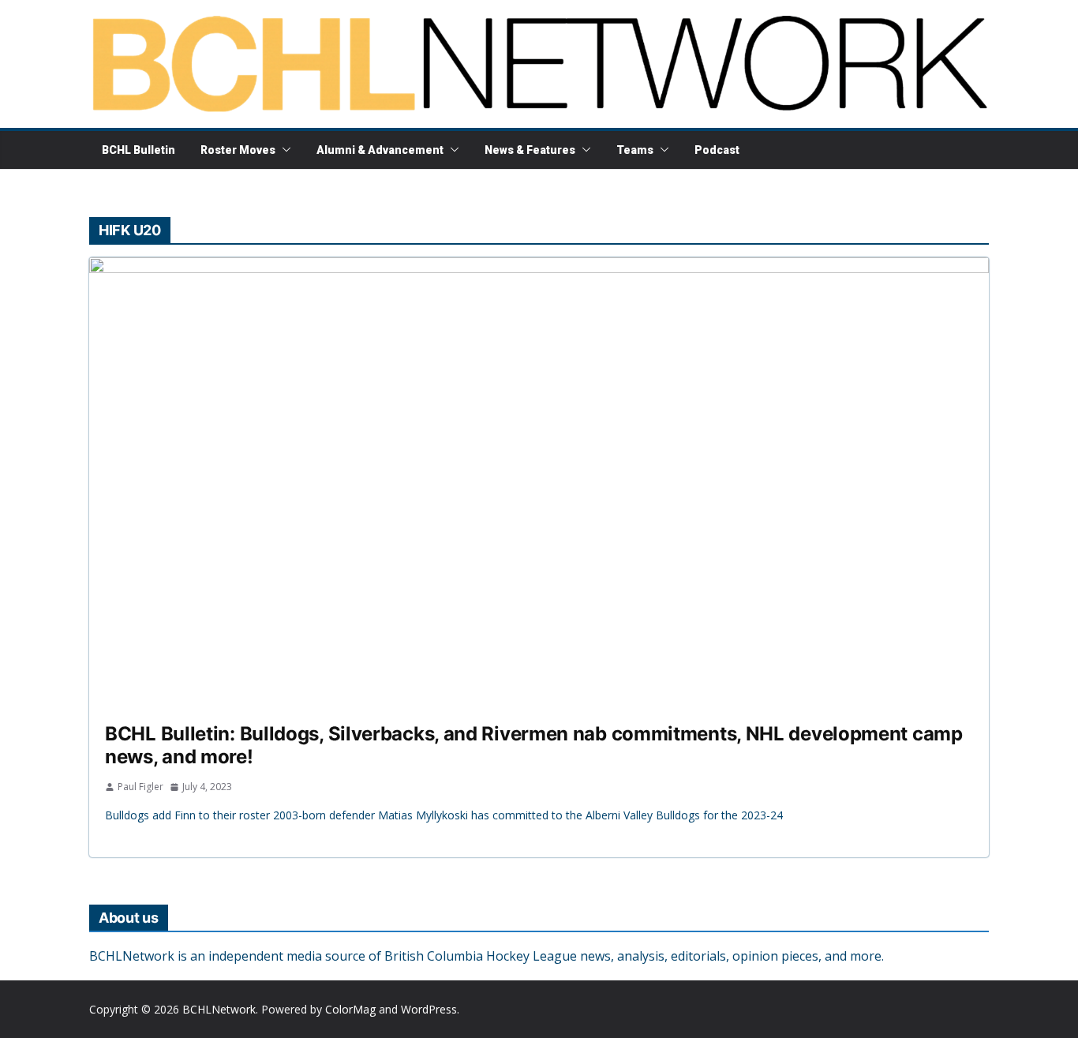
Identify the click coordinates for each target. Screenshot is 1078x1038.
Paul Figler (140, 786)
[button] (283, 150)
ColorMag (350, 1009)
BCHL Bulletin (138, 150)
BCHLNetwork (219, 1009)
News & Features (530, 150)
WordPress (429, 1009)
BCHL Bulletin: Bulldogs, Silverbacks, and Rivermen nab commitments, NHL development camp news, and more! (534, 745)
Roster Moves (237, 150)
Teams (634, 150)
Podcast (716, 150)
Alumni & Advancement (380, 150)
